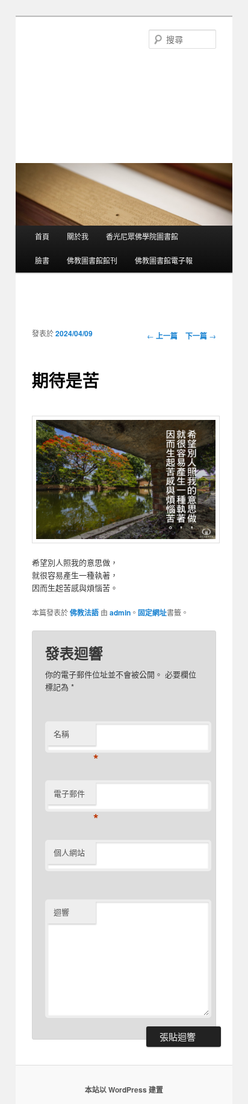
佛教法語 (84, 612)
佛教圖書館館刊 (92, 260)
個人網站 (69, 852)
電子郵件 (75, 796)
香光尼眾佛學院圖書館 (142, 236)
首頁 (42, 236)
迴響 (61, 911)
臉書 (42, 260)
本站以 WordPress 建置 (124, 1089)
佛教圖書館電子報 (164, 260)
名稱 (75, 736)
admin (120, 612)
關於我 (77, 236)
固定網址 (152, 612)
